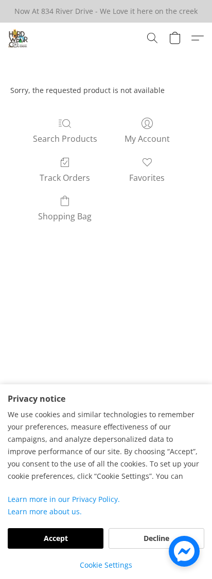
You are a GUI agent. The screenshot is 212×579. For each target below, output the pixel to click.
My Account (147, 138)
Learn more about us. (45, 511)
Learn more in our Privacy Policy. (64, 499)
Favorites (147, 177)
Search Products (65, 138)
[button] (18, 38)
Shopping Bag (65, 216)
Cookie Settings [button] (106, 565)
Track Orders (65, 177)
